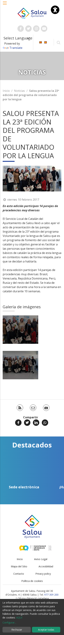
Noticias (19, 91)
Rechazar (16, 629)
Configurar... (9, 622)
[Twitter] (27, 422)
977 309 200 (51, 594)
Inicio (6, 91)
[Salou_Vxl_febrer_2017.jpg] (20, 365)
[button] (5, 5)
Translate (15, 48)
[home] (32, 13)
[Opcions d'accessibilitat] (55, 9)
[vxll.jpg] (20, 329)
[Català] (40, 42)
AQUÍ (19, 617)
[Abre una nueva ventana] (20, 28)
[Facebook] (18, 422)
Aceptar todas (46, 629)
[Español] (45, 42)
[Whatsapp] (45, 422)
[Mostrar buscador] (58, 42)
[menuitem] (40, 42)
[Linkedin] (36, 422)
